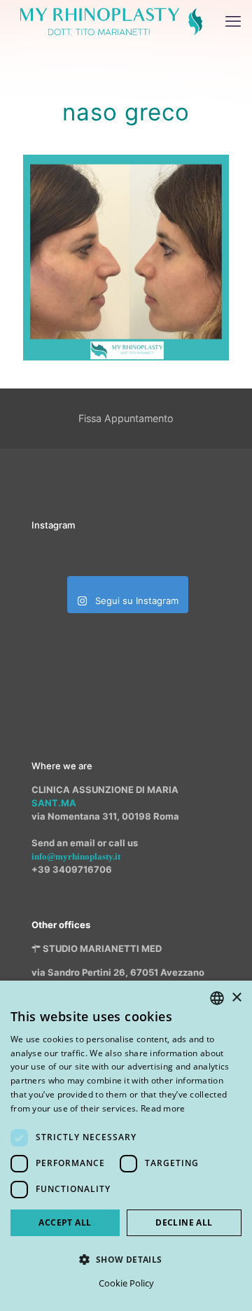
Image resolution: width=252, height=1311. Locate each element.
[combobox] (217, 998)
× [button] (236, 998)
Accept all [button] (64, 1222)
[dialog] (126, 1146)
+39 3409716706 (71, 869)
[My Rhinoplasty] (111, 20)
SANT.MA (53, 802)
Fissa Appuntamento (126, 418)
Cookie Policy (126, 1283)
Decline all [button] (183, 1222)
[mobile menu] (233, 21)
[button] (125, 1259)
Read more (163, 1108)
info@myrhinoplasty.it (75, 856)
